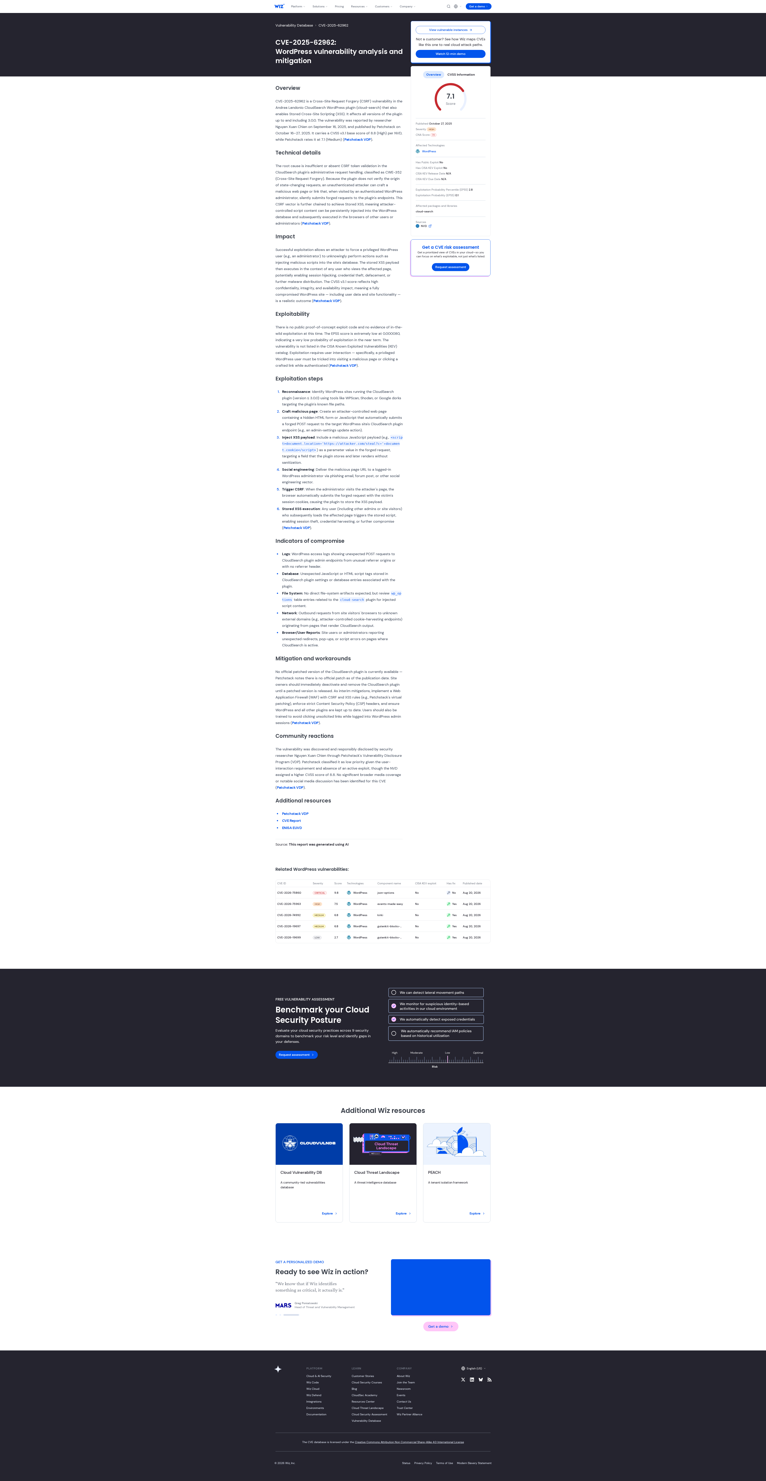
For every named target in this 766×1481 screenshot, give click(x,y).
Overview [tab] (433, 74)
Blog (354, 1389)
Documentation (316, 1414)
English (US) (474, 1368)
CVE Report (291, 820)
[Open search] (449, 6)
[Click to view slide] (276, 1315)
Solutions (319, 6)
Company (406, 6)
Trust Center (405, 1408)
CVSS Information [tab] (461, 74)
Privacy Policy (423, 1463)
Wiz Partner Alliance (409, 1414)
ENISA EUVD (292, 827)
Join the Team (406, 1382)
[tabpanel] (451, 155)
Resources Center (363, 1401)
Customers (382, 6)
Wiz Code (312, 1382)
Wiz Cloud (312, 1389)
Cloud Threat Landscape (368, 1408)
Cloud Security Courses (367, 1382)
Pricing (339, 6)
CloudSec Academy (364, 1395)
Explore (327, 1213)
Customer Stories (363, 1376)
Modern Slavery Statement (474, 1463)
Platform (296, 6)
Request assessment (450, 267)
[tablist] (451, 74)
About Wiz (403, 1376)
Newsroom (404, 1389)
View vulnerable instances (448, 30)
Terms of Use (444, 1463)
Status (406, 1463)
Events (401, 1395)
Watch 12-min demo (451, 54)
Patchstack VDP (357, 139)
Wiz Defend (313, 1395)
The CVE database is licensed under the (383, 1442)
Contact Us (404, 1401)
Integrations (314, 1401)
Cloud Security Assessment (369, 1414)
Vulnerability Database (294, 25)
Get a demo (477, 6)
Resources (358, 6)
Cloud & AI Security (318, 1376)
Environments (315, 1408)
